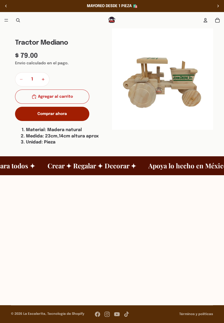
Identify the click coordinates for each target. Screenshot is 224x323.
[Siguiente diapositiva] (218, 6)
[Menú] (6, 20)
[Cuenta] (205, 20)
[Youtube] (117, 314)
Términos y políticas (196, 314)
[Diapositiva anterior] (6, 6)
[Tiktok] (126, 314)
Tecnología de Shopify (65, 314)
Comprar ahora (52, 114)
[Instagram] (107, 314)
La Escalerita (34, 314)
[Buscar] (18, 20)
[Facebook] (97, 314)
